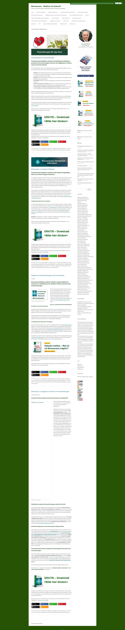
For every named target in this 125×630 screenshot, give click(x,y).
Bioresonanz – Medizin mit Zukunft (46, 6)
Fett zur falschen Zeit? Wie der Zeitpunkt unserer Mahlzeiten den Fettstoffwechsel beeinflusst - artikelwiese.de (85, 338)
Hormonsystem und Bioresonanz (83, 245)
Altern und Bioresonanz (81, 203)
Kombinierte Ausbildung (55, 21)
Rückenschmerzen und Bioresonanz (84, 267)
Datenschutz (72, 23)
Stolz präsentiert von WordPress (37, 623)
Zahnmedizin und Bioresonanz (83, 294)
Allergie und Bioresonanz (82, 200)
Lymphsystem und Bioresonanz (83, 253)
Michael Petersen (52, 262)
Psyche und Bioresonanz (82, 264)
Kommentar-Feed (80, 367)
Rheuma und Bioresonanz (82, 265)
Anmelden (79, 364)
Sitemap (62, 629)
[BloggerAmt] (80, 384)
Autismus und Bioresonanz (82, 212)
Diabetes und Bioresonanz (82, 226)
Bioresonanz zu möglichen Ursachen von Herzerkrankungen (50, 391)
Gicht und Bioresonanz (81, 237)
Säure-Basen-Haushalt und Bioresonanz (85, 269)
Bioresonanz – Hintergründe (82, 219)
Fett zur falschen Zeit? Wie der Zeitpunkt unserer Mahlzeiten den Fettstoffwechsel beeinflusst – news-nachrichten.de (85, 352)
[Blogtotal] (80, 386)
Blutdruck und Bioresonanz (82, 220)
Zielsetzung (66, 21)
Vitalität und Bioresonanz (40, 265)
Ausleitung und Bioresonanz (82, 211)
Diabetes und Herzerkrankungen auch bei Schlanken (47, 275)
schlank (36, 383)
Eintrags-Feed (80, 365)
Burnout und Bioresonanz (82, 223)
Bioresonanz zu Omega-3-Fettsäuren (42, 169)
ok (118, 3)
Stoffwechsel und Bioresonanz (59, 380)
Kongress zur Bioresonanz (82, 248)
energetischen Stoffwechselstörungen (55, 329)
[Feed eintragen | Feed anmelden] (79, 393)
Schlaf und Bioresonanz (81, 273)
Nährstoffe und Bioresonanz (82, 258)
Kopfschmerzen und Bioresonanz (83, 250)
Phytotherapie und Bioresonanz (83, 262)
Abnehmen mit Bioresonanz (63, 262)
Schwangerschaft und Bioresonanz (84, 276)
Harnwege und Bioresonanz (82, 239)
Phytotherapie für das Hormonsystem (84, 146)
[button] (36, 142)
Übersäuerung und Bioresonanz (83, 281)
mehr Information (111, 3)
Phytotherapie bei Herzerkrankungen (42, 58)
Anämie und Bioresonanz (82, 206)
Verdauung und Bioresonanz (82, 284)
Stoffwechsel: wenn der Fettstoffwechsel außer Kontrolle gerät (85, 333)
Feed (81, 143)
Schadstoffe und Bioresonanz (83, 270)
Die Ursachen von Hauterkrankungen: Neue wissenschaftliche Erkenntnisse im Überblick (85, 175)
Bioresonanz (39, 381)
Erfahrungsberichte (53, 12)
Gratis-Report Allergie (83, 12)
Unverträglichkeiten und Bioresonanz (84, 283)
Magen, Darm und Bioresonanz (83, 255)
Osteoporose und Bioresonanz (83, 261)
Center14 (49, 148)
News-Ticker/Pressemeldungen (50, 23)
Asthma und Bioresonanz (82, 208)
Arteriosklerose (39, 212)
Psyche (87, 15)
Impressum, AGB (63, 23)
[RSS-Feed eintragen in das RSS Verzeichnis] (80, 381)
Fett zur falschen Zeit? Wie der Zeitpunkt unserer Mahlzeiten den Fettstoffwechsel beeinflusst (85, 345)
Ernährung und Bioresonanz (50, 264)
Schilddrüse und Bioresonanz (82, 272)
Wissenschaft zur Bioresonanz (78, 21)
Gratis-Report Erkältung (37, 15)
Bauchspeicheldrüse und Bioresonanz (84, 214)
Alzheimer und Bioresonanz (82, 205)
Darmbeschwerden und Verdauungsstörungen (56, 15)
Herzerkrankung (53, 207)
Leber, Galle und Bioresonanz (48, 380)
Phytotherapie (67, 149)
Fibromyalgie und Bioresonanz (83, 234)
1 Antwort (33, 278)
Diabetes (64, 381)
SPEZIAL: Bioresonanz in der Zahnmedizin (40, 18)
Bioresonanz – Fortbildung (82, 217)
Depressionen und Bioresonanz (83, 225)
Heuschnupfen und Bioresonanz (83, 244)
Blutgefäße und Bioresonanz (39, 264)
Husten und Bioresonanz (82, 247)
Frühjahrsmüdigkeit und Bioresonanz (84, 236)
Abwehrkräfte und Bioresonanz (83, 198)
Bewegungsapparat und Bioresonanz (84, 216)
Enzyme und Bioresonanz (82, 228)
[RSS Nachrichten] (80, 392)
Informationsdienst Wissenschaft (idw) (46, 523)
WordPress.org (80, 368)
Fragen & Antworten (40, 12)
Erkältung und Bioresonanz (82, 231)
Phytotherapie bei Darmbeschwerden (84, 182)
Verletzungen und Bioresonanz (83, 286)
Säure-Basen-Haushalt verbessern (39, 21)
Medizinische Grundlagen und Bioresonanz (85, 256)
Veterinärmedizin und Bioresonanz (83, 287)
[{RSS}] (80, 389)
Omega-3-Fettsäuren (54, 267)
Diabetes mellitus (66, 18)
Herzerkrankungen (60, 149)
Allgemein (55, 148)
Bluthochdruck (55, 18)
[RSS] (78, 387)
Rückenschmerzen (77, 18)
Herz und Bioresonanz (61, 148)
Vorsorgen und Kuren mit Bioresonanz (84, 290)
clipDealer (91, 376)
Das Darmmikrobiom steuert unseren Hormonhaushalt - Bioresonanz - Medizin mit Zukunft (85, 324)
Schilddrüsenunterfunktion (76, 15)
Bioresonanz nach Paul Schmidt (43, 149)
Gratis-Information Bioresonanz (68, 12)
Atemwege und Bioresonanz (82, 209)
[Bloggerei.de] (80, 400)
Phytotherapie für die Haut (82, 165)
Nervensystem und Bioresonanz (83, 259)
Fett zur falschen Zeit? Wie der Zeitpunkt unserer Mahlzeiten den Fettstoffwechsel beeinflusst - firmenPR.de (85, 330)
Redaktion (33, 23)
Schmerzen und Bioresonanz (82, 275)
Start (32, 12)
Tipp (39, 23)
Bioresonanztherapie (53, 149)
